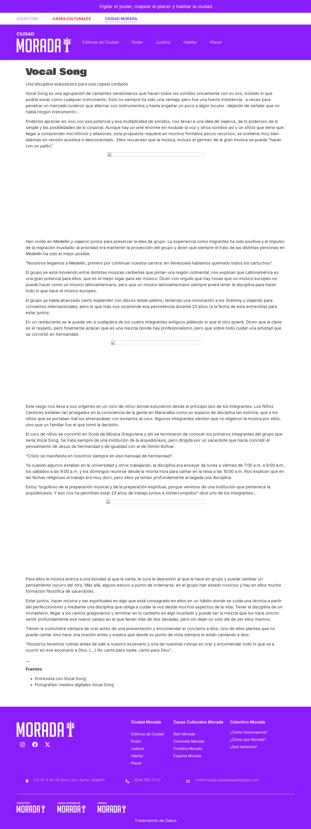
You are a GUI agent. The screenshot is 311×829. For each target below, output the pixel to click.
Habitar (190, 42)
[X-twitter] (47, 744)
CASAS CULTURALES (72, 18)
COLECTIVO (27, 18)
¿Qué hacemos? (243, 746)
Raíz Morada (184, 734)
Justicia (163, 42)
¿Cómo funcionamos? (248, 732)
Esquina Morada (187, 755)
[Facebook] (35, 744)
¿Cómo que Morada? (248, 739)
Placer (216, 42)
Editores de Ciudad (100, 42)
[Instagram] (22, 744)
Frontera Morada (187, 748)
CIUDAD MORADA (121, 18)
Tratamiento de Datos (156, 820)
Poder (137, 42)
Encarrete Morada (188, 741)
